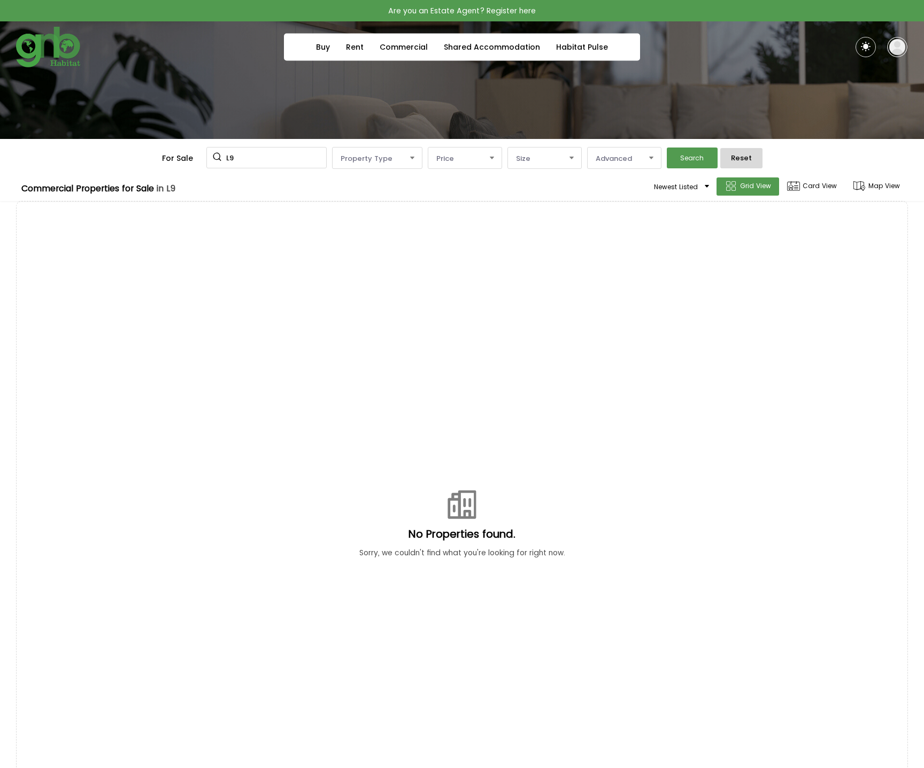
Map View (884, 185)
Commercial (404, 47)
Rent (355, 47)
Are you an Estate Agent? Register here (462, 10)
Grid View (755, 185)
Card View (820, 185)
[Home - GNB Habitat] (48, 47)
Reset (741, 158)
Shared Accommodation (492, 47)
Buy (323, 47)
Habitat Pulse (582, 47)
